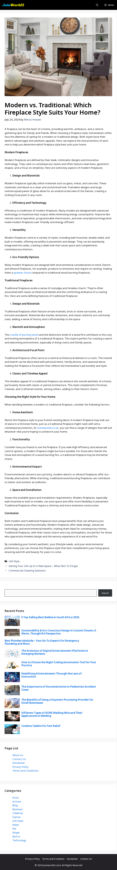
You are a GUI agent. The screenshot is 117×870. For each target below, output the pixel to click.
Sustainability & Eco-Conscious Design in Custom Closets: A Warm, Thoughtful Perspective (58, 632)
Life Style (14, 561)
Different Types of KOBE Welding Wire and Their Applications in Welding (51, 714)
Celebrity (17, 813)
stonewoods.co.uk (47, 428)
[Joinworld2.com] (13, 5)
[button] (97, 5)
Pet (14, 828)
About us (17, 755)
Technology (19, 840)
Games (16, 817)
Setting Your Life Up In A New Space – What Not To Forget (43, 566)
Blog (15, 805)
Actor (15, 797)
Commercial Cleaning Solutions (27, 570)
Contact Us (19, 759)
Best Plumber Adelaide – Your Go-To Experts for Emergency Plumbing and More (42, 642)
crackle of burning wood (24, 334)
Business (17, 809)
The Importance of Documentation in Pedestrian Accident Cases (58, 688)
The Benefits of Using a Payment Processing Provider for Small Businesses (57, 701)
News (15, 824)
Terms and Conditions (25, 770)
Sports (16, 836)
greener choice (22, 272)
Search (9, 587)
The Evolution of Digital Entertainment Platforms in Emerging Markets (54, 652)
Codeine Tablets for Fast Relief (40, 726)
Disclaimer (18, 763)
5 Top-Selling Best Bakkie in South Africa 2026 (50, 617)
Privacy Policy (20, 767)
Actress (16, 801)
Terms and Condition (53, 858)
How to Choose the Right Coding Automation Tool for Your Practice (58, 663)
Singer (16, 832)
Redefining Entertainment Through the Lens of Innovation (51, 675)
